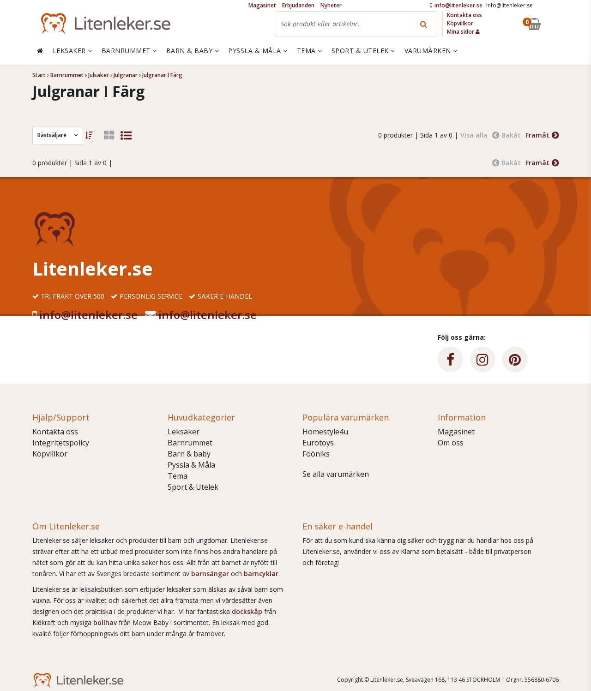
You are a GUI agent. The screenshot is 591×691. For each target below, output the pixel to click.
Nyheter (331, 5)
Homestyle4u (325, 432)
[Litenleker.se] (105, 23)
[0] (555, 23)
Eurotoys (318, 443)
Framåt (537, 135)
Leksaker (183, 432)
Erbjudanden (298, 5)
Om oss (451, 443)
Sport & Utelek (193, 487)
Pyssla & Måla (191, 465)
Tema (177, 476)
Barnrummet (190, 443)
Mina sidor (461, 32)
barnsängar (210, 573)
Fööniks (316, 454)
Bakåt (511, 135)
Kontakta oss (55, 432)
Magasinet (456, 432)
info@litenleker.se (88, 314)
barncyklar (261, 573)
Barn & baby (189, 454)
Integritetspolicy (60, 443)
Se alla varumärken (335, 474)
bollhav (106, 622)
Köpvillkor (49, 454)
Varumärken (428, 50)
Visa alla (474, 135)
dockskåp (248, 611)
